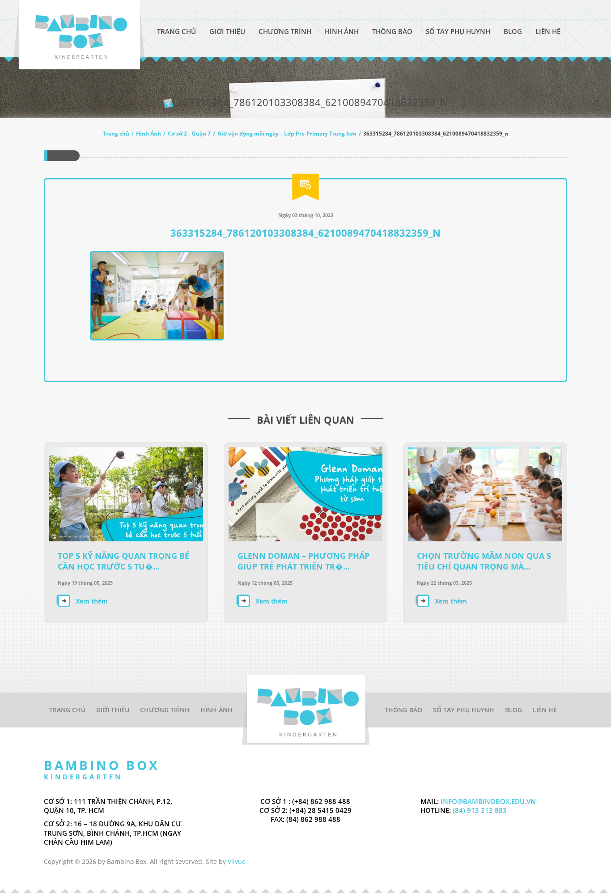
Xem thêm (92, 601)
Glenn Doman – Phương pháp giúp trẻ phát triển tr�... (303, 561)
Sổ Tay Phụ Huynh (458, 31)
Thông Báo (392, 31)
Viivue (237, 861)
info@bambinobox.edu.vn (488, 801)
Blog (513, 31)
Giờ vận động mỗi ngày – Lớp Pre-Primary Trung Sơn (286, 133)
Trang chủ (116, 133)
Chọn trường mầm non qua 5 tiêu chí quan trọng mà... (484, 561)
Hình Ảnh (342, 31)
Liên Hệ (547, 31)
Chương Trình (285, 31)
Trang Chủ (176, 31)
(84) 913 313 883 (479, 810)
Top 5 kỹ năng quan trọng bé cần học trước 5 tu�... (123, 561)
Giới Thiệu (227, 31)
